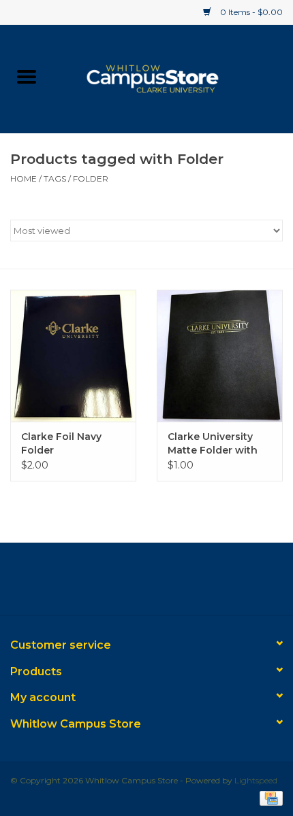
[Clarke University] (173, 77)
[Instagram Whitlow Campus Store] (171, 584)
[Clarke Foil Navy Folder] (73, 356)
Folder (90, 178)
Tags (55, 178)
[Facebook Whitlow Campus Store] (122, 584)
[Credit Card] (269, 797)
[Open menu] (26, 76)
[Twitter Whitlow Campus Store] (146, 584)
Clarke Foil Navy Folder (61, 443)
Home (23, 178)
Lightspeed (255, 780)
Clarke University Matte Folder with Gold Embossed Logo (213, 443)
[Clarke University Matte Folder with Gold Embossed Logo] (220, 356)
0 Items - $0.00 (250, 12)
